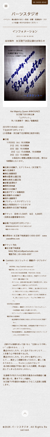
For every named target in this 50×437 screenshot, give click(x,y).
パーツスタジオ (25, 13)
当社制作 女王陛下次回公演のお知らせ (25, 40)
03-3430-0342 (40, 2)
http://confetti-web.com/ (25, 267)
